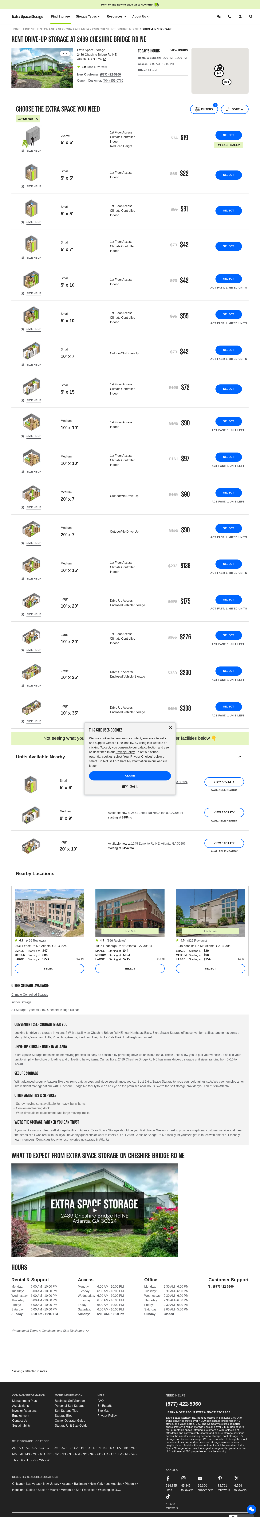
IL (94, 1447)
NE (49, 1454)
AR (21, 1447)
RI (126, 1454)
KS (105, 1447)
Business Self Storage (70, 1400)
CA (34, 1447)
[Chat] (220, 16)
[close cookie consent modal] (170, 727)
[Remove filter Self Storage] (36, 119)
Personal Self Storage (70, 1405)
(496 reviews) (36, 940)
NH (63, 1454)
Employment (20, 1415)
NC (92, 1454)
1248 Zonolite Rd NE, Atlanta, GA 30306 (158, 843)
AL (14, 1447)
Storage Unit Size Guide (71, 1425)
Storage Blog (64, 1415)
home (16, 29)
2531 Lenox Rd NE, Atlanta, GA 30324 (157, 812)
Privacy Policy (107, 1415)
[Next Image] (69, 67)
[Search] (251, 16)
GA (76, 1447)
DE (55, 1447)
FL (69, 1447)
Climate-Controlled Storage (29, 994)
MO (42, 1454)
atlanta (82, 29)
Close (130, 775)
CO (41, 1447)
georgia (65, 29)
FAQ (100, 1400)
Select (228, 135)
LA (119, 1447)
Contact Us (19, 1420)
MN (27, 1454)
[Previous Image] (16, 67)
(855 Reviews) (97, 66)
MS (35, 1454)
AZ (28, 1447)
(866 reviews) (116, 940)
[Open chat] (251, 1509)
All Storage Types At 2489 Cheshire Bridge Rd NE (45, 1009)
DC (63, 1447)
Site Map (103, 1410)
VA (35, 1460)
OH (99, 1454)
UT (28, 1460)
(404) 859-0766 (113, 80)
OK (106, 1454)
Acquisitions (20, 1405)
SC (133, 1454)
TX (21, 1460)
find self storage (39, 29)
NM (77, 1454)
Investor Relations (24, 1410)
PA (120, 1454)
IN (99, 1447)
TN (14, 1460)
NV (56, 1454)
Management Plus (24, 1400)
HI (82, 1447)
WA (41, 1460)
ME (126, 1447)
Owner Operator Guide (70, 1420)
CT (49, 1447)
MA (14, 1454)
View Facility (224, 781)
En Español (105, 1405)
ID (88, 1447)
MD (133, 1447)
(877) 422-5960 (223, 1286)
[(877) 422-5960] (230, 16)
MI (21, 1454)
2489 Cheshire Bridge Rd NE (115, 29)
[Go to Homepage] (28, 16)
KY (112, 1447)
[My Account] (241, 16)
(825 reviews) (197, 940)
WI (48, 1460)
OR (113, 1454)
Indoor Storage (21, 1002)
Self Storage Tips (66, 1410)
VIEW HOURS (179, 50)
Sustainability (21, 1425)
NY (85, 1454)
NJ (71, 1454)
